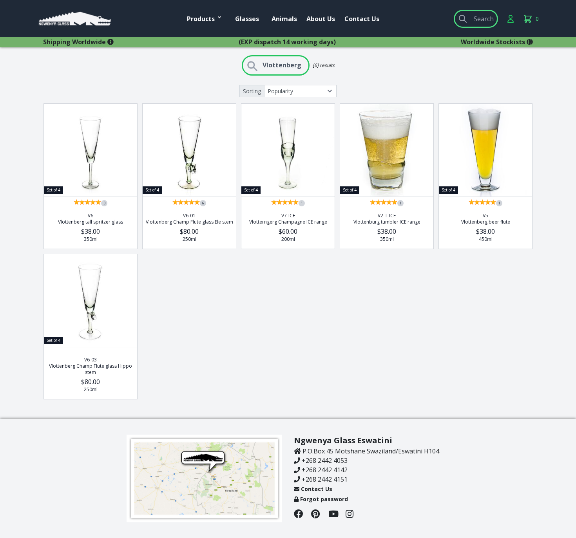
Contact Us (361, 18)
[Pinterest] (319, 515)
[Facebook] (302, 515)
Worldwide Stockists (494, 42)
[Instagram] (353, 515)
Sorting (252, 91)
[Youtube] (337, 515)
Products (201, 18)
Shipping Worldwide (75, 42)
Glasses (247, 18)
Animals (284, 18)
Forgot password (323, 499)
